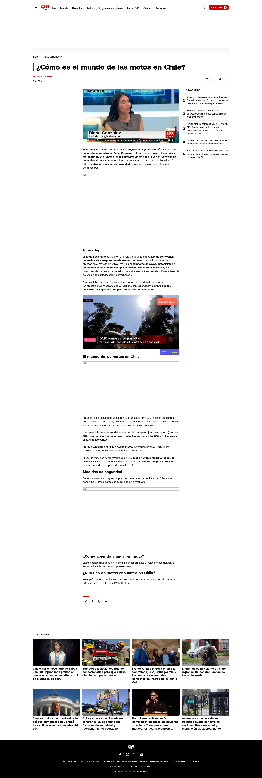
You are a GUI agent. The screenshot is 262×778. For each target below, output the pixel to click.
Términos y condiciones (127, 761)
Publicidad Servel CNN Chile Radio (185, 761)
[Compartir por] (226, 79)
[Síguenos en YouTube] (141, 754)
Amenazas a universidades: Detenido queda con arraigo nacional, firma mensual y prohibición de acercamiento (201, 723)
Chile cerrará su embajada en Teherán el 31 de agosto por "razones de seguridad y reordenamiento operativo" (102, 723)
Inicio (35, 56)
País (54, 8)
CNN (40, 81)
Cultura (147, 8)
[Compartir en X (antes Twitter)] (220, 79)
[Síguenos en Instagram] (134, 754)
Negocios (77, 8)
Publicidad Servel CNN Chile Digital (153, 761)
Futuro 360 (133, 8)
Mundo (64, 8)
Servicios (161, 8)
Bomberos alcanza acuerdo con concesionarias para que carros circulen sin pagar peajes (206, 113)
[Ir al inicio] (45, 7)
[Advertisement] (55, 262)
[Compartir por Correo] (206, 79)
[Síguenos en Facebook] (120, 754)
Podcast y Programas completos (105, 8)
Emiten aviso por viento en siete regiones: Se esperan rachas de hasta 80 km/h (207, 142)
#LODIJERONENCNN (54, 56)
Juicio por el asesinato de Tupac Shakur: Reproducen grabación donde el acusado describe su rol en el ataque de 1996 (207, 100)
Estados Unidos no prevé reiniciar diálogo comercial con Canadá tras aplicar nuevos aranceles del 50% (207, 154)
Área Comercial (69, 761)
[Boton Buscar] (203, 7)
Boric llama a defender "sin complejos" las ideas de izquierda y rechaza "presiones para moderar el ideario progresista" (155, 723)
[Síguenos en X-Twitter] (127, 754)
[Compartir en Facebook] (213, 79)
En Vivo (81, 761)
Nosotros (90, 761)
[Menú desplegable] (36, 7)
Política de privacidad (105, 761)
